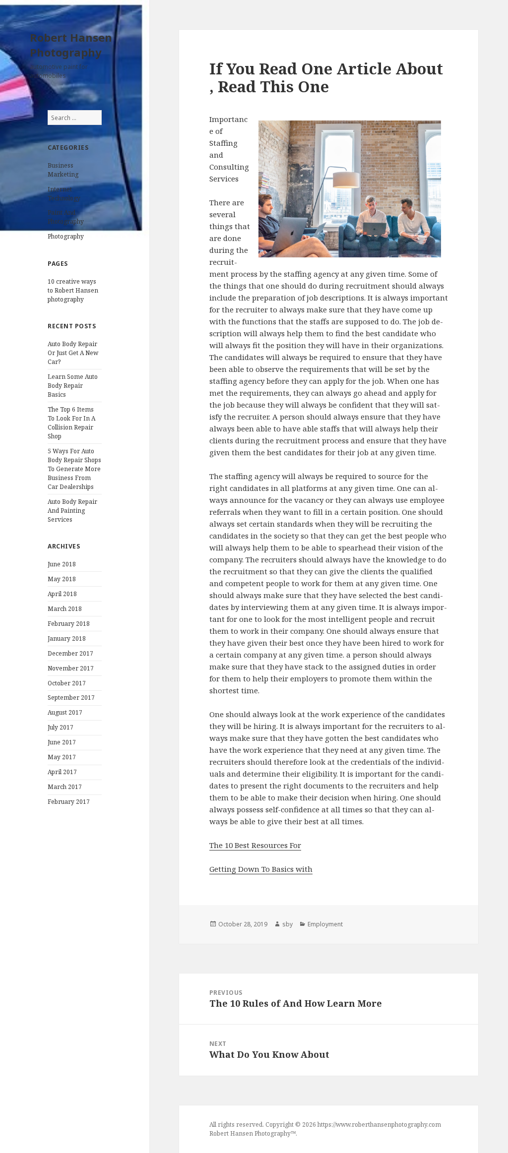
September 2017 (71, 697)
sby (287, 924)
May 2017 (62, 757)
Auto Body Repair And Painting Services (72, 510)
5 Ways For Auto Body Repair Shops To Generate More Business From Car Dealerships (74, 469)
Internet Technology (64, 193)
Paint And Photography (66, 217)
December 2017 (70, 653)
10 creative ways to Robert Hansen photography (73, 290)
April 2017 (62, 772)
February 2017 (69, 801)
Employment (325, 924)
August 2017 (65, 712)
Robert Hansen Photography (71, 45)
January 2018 (67, 638)
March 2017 (65, 787)
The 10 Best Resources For (255, 845)
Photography (66, 236)
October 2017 (67, 683)
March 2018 (65, 609)
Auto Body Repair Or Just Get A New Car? (73, 353)
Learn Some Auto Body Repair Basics (73, 385)
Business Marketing (63, 170)
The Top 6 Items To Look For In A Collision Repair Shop (71, 422)
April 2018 (62, 594)
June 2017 (62, 742)
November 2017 (71, 668)
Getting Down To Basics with (261, 869)
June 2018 (62, 564)
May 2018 (62, 579)
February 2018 (69, 623)
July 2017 (60, 727)
